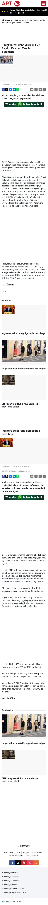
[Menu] (44, 4)
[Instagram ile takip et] (30, 862)
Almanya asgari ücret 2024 (15, 892)
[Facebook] (3, 89)
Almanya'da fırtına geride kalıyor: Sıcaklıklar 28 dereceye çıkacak (28, 11)
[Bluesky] (10, 89)
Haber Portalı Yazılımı (14, 901)
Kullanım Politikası (16, 855)
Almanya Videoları (11, 877)
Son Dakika (19, 20)
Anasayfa (8, 20)
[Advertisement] (24, 33)
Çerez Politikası (32, 855)
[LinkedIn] (14, 89)
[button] (36, 89)
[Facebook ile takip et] (12, 862)
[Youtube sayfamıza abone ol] (24, 862)
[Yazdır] (31, 89)
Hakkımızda (8, 853)
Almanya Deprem (11, 884)
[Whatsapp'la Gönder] (17, 89)
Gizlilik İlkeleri (37, 853)
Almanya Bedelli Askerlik (14, 888)
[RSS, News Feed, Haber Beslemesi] (36, 862)
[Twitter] (6, 89)
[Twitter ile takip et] (18, 862)
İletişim (26, 853)
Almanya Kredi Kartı (12, 881)
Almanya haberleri (11, 873)
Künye (18, 853)
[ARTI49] (11, 3)
